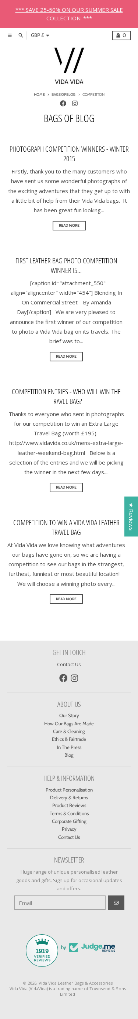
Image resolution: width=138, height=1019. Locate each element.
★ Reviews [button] (131, 516)
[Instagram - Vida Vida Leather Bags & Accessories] (74, 103)
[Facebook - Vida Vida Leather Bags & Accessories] (63, 103)
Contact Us (69, 664)
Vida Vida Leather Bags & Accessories (76, 983)
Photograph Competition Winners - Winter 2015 (69, 153)
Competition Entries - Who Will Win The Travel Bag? (66, 396)
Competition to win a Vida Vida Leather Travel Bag (66, 527)
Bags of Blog (63, 94)
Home (39, 94)
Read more (69, 225)
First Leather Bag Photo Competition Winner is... (66, 265)
